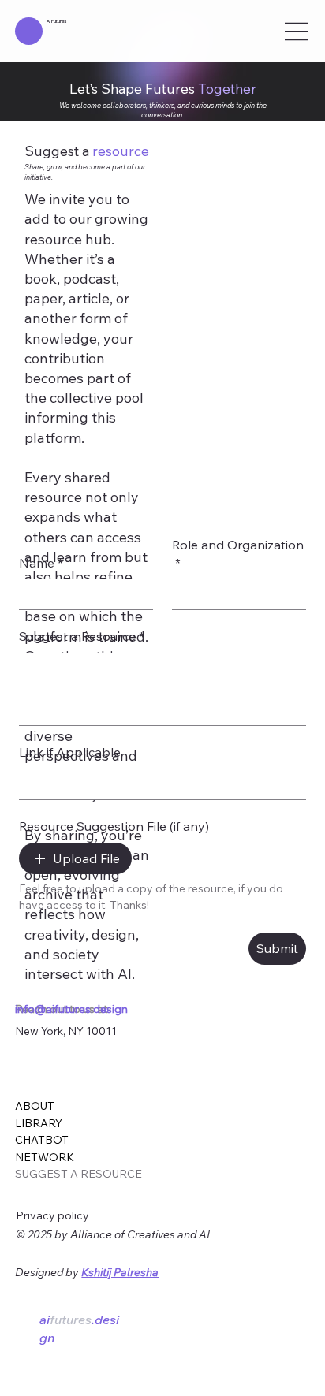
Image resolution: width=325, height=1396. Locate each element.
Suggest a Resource (81, 637)
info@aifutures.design (71, 1009)
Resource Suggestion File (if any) (114, 827)
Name (41, 564)
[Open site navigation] (297, 31)
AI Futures (56, 21)
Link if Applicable (70, 753)
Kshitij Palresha (120, 1272)
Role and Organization (238, 555)
